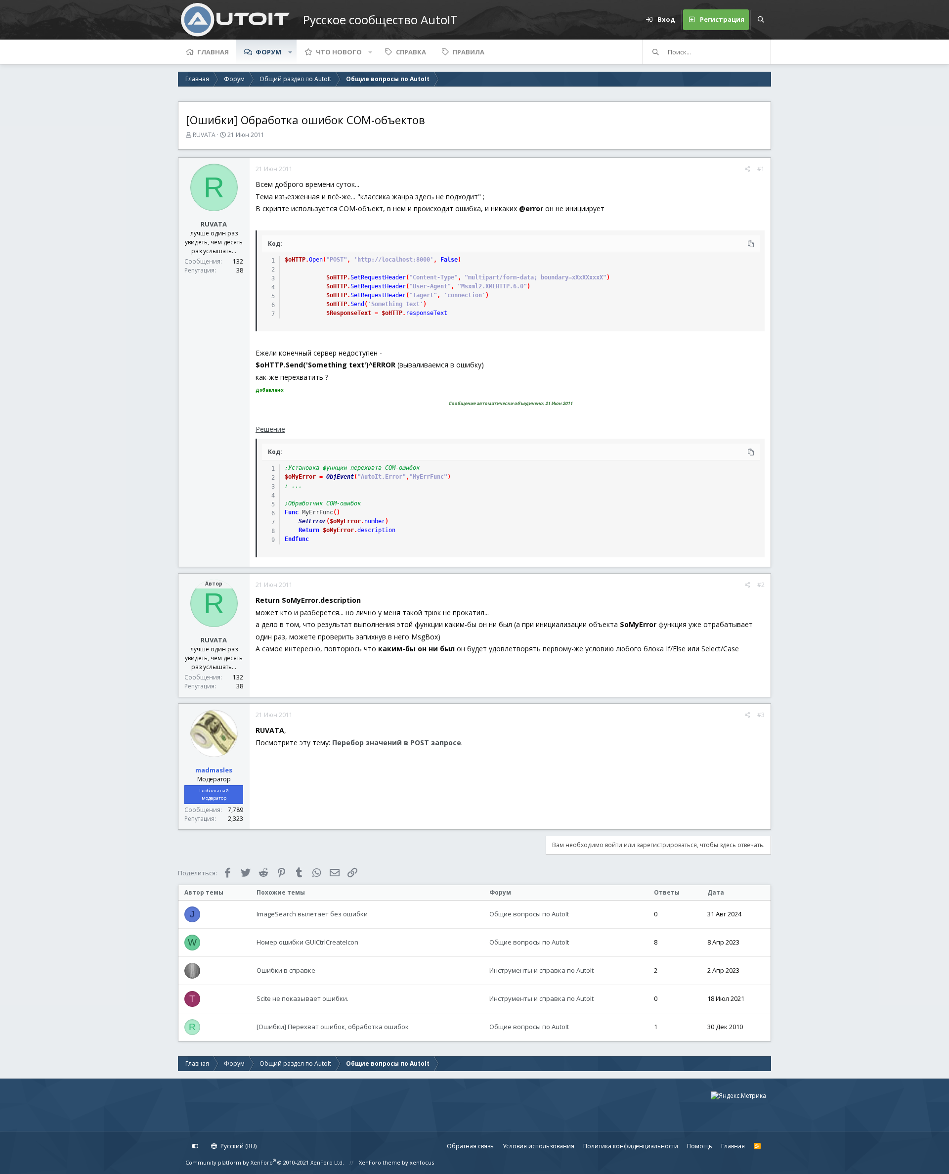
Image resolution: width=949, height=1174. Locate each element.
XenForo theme (379, 1162)
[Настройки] (195, 1146)
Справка (411, 51)
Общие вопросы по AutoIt (529, 913)
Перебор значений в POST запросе (396, 742)
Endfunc (297, 539)
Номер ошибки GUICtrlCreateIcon (307, 942)
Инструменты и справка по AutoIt (541, 970)
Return (309, 530)
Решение (270, 429)
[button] (290, 52)
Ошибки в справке (286, 970)
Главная (213, 51)
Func (292, 512)
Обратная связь (470, 1146)
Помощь (699, 1146)
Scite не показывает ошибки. (302, 998)
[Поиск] (760, 19)
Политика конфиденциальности (630, 1146)
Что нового (339, 51)
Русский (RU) (238, 1146)
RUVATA (204, 135)
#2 (761, 585)
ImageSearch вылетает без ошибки (312, 913)
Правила (468, 51)
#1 (761, 169)
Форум (268, 51)
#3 (761, 715)
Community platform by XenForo (264, 1162)
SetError (312, 521)
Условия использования (538, 1146)
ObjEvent (340, 476)
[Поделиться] (747, 169)
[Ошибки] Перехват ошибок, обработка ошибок (333, 1026)
